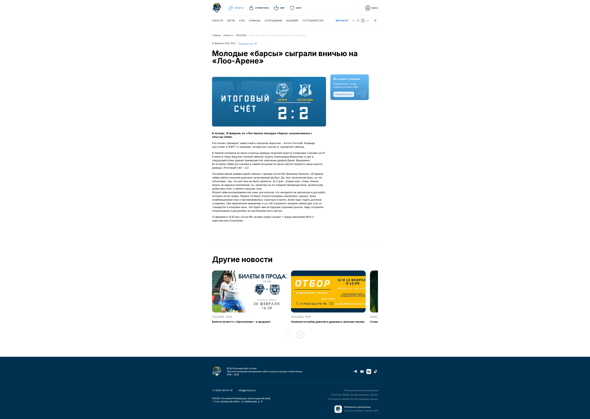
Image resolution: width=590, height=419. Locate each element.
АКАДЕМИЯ (292, 20)
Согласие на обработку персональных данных (353, 399)
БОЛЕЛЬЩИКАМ (273, 20)
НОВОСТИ (217, 20)
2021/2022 (241, 35)
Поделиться (245, 43)
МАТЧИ (231, 20)
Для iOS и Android (353, 410)
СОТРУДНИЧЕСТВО (313, 20)
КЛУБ (242, 20)
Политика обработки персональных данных (354, 394)
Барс (298, 8)
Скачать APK (371, 410)
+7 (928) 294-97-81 (222, 390)
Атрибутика (262, 8)
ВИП (282, 8)
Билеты (239, 8)
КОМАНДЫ (255, 20)
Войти (375, 8)
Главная (216, 35)
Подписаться (343, 94)
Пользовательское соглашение (361, 390)
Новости (228, 35)
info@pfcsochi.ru (247, 390)
